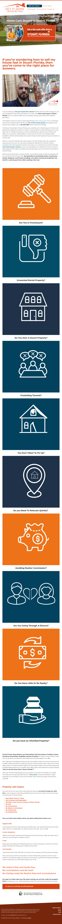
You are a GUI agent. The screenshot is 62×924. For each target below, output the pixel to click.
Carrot (29, 918)
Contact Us (50, 9)
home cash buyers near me (43, 121)
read (7, 818)
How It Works (47, 6)
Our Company (41, 9)
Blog (59, 910)
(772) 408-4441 (28, 886)
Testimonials (31, 9)
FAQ (59, 912)
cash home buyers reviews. (11, 147)
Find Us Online (56, 907)
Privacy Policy (57, 914)
